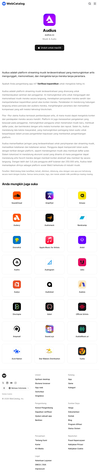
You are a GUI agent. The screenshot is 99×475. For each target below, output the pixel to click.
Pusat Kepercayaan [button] (76, 440)
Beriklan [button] (38, 420)
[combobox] (18, 388)
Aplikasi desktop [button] (42, 379)
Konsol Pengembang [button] (44, 408)
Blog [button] (70, 420)
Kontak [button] (71, 416)
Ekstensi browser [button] (42, 383)
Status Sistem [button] (74, 428)
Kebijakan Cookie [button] (75, 448)
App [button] (70, 379)
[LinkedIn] (7, 383)
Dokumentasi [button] (73, 412)
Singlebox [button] (39, 396)
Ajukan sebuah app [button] (43, 416)
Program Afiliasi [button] (75, 424)
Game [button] (70, 383)
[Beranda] (13, 4)
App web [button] (39, 387)
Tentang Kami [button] (41, 440)
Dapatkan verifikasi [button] (43, 412)
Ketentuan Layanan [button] (43, 460)
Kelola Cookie (7, 394)
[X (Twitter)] (3, 383)
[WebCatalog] (4, 376)
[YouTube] (11, 383)
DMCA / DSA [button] (40, 464)
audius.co (49, 35)
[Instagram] (15, 383)
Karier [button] (37, 444)
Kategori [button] (72, 387)
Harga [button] (70, 408)
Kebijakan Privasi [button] (75, 444)
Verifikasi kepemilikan (48, 83)
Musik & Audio (49, 39)
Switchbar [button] (39, 392)
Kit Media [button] (39, 448)
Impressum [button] (40, 469)
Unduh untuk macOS (51, 47)
